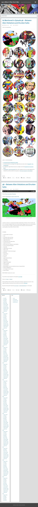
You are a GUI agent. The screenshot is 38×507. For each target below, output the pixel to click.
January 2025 (5, 322)
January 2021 (5, 390)
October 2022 (5, 360)
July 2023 (4, 348)
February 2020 (5, 405)
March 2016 (5, 467)
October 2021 (5, 377)
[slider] (34, 191)
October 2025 (5, 309)
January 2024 (5, 339)
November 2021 (5, 375)
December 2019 (5, 408)
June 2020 (5, 400)
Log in (14, 298)
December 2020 (5, 391)
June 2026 (5, 299)
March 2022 (5, 370)
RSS (18, 196)
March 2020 (5, 404)
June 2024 (5, 333)
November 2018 (5, 426)
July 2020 (4, 399)
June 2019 (5, 417)
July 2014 (4, 496)
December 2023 (5, 340)
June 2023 (5, 349)
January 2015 (5, 487)
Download (14, 193)
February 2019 (5, 422)
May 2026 (4, 300)
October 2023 (5, 343)
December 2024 (5, 324)
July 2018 (4, 432)
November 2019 (5, 409)
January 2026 (5, 305)
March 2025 (5, 320)
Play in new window (8, 193)
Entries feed (15, 299)
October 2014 (5, 491)
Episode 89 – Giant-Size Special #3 (10, 169)
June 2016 (5, 463)
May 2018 (4, 435)
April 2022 (5, 369)
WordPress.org (15, 302)
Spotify (12, 196)
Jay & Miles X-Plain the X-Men (10, 2)
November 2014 (5, 489)
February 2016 (5, 469)
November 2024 (5, 325)
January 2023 (5, 356)
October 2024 (5, 326)
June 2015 (5, 480)
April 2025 (5, 318)
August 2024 (5, 330)
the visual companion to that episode (26, 170)
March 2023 (5, 353)
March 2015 (5, 484)
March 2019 (5, 421)
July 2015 (4, 479)
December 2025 (5, 307)
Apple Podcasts (8, 196)
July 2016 (4, 462)
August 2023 (5, 347)
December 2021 (5, 374)
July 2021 (4, 382)
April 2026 (5, 302)
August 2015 (5, 478)
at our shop (16, 285)
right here (25, 283)
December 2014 (5, 488)
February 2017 (5, 452)
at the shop (19, 217)
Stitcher (11, 279)
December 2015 (5, 471)
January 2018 (5, 440)
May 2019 (4, 418)
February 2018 (5, 439)
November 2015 (5, 472)
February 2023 (5, 355)
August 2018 (5, 431)
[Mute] (31, 191)
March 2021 (5, 387)
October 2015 (5, 474)
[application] (19, 191)
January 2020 (5, 406)
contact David (24, 217)
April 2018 (5, 436)
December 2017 (5, 441)
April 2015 (5, 483)
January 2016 (5, 470)
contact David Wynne (22, 285)
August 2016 (5, 461)
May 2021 (4, 384)
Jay (11, 25)
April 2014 (5, 500)
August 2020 (5, 397)
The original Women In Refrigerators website (10, 162)
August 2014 (5, 494)
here (10, 27)
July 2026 (4, 298)
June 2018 (5, 434)
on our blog (20, 276)
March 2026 (5, 303)
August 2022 (5, 364)
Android (15, 196)
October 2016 (5, 457)
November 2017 (5, 443)
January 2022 (5, 373)
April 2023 (5, 352)
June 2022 (5, 366)
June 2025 (5, 316)
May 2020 (4, 401)
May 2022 (4, 368)
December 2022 (5, 357)
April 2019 (5, 419)
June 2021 (5, 383)
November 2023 (5, 342)
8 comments (16, 25)
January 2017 (5, 453)
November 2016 (5, 456)
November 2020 (5, 392)
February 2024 (5, 338)
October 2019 (5, 410)
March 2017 (5, 450)
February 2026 (5, 304)
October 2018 (5, 427)
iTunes (7, 279)
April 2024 (5, 335)
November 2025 (5, 308)
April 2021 (5, 386)
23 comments (16, 189)
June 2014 (5, 497)
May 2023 (4, 351)
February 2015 (5, 485)
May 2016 (4, 465)
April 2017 (5, 449)
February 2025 (5, 321)
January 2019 (5, 423)
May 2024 (4, 334)
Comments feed (15, 300)
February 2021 (5, 388)
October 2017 (5, 444)
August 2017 (5, 448)
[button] (10, 38)
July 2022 (4, 365)
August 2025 (5, 313)
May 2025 (4, 317)
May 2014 (4, 498)
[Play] (3, 191)
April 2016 (5, 466)
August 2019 (5, 414)
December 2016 (5, 454)
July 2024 (4, 331)
